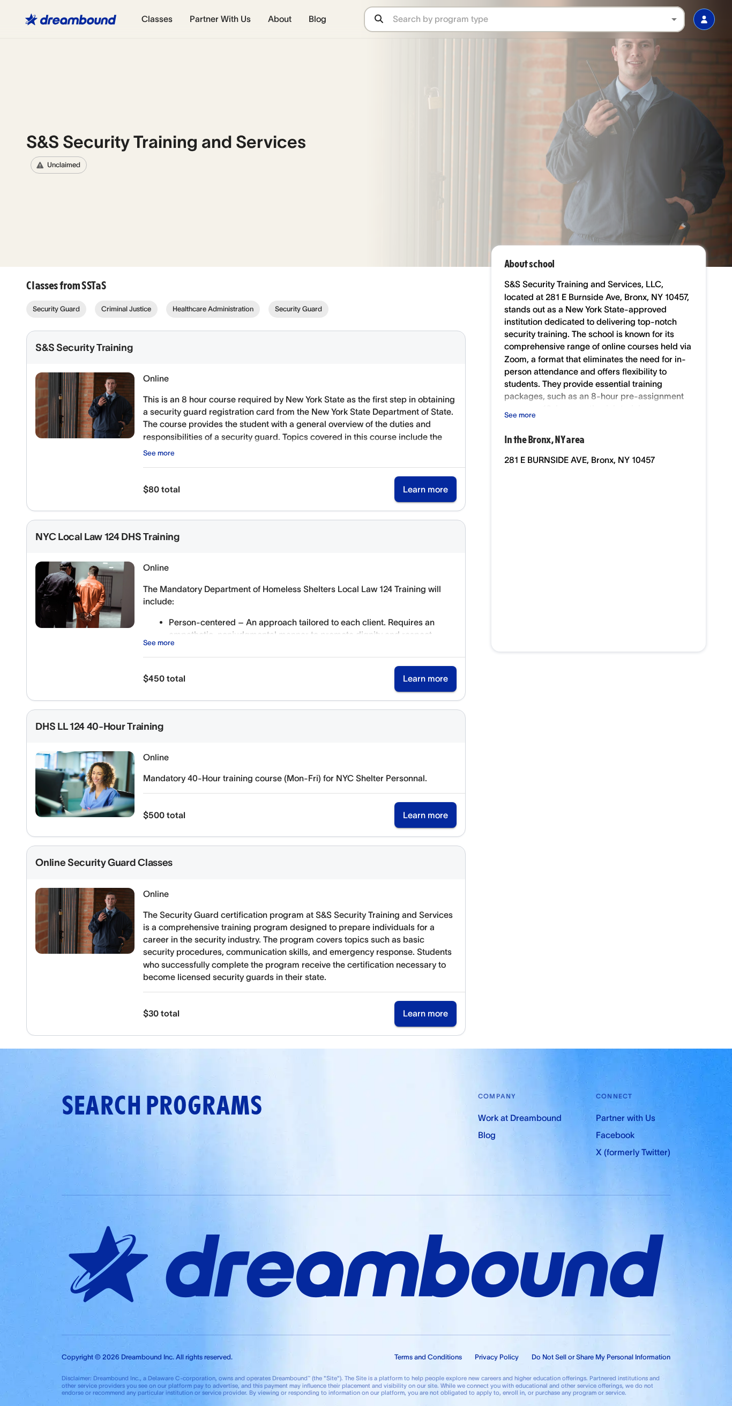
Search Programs (162, 1105)
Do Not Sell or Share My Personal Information (601, 1357)
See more (159, 453)
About (280, 19)
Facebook (615, 1135)
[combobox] (538, 19)
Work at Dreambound (520, 1118)
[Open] (674, 19)
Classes (157, 19)
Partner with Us (625, 1118)
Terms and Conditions (428, 1357)
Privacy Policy (497, 1357)
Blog (317, 19)
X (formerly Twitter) (633, 1152)
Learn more (425, 489)
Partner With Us (220, 19)
